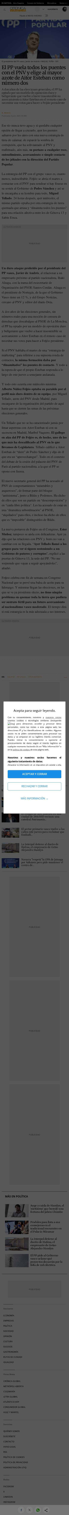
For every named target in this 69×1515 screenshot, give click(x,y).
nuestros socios (53, 717)
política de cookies (21, 749)
